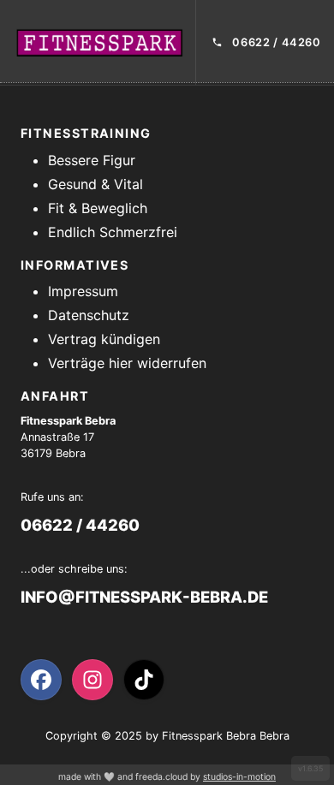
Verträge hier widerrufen (127, 363)
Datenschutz (88, 315)
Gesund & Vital (95, 184)
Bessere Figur (91, 160)
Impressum (83, 291)
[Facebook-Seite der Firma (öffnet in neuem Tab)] (41, 679)
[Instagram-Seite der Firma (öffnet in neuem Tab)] (92, 679)
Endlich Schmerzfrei (112, 232)
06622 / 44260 (80, 524)
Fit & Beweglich (97, 208)
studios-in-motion (239, 776)
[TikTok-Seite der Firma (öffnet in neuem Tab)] (143, 679)
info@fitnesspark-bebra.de (144, 596)
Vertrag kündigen (104, 339)
